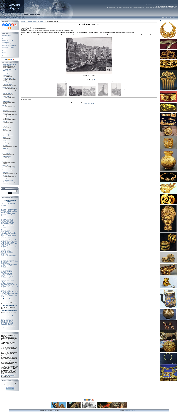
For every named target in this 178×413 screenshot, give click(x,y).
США (4, 161)
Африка (4, 110)
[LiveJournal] (12, 59)
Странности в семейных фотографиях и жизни (7, 324)
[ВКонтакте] (6, 59)
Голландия (5, 121)
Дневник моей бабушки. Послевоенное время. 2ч (7, 320)
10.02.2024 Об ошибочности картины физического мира (8, 204)
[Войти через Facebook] (9, 24)
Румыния (5, 150)
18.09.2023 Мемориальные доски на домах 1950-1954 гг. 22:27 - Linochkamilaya (9, 265)
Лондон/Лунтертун (7, 87)
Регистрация (33, 14)
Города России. (6, 96)
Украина (4, 165)
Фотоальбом (29, 21)
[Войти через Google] (16, 24)
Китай (4, 140)
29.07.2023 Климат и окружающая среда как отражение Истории (9, 210)
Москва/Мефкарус (7, 81)
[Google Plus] (14, 59)
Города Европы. (6, 93)
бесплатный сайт (129, 410)
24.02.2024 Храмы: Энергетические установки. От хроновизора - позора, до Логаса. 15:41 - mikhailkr (9, 229)
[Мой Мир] (10, 59)
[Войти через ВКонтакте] (6, 24)
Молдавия (5, 145)
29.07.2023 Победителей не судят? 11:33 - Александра (9, 287)
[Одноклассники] (8, 59)
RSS (174, 17)
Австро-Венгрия (6, 101)
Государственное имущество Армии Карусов (9, 65)
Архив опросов (11, 375)
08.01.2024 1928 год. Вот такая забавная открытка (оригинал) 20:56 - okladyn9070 (8, 236)
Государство (36, 21)
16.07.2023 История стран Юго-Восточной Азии (8, 217)
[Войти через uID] (3, 24)
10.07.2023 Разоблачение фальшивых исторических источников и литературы (7, 222)
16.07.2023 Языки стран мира (8, 213)
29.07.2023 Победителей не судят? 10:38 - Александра (9, 296)
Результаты (4, 375)
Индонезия (5, 134)
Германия (5, 118)
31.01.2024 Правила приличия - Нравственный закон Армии (8, 206)
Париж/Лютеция (6, 84)
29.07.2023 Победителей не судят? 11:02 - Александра (9, 294)
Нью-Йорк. (5, 89)
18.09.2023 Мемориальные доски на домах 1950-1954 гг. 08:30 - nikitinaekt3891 (9, 269)
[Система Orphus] (10, 387)
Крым (4, 142)
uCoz (135, 410)
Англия (4, 107)
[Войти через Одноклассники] (9, 28)
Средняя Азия (6, 156)
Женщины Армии (7, 72)
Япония (4, 178)
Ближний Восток (6, 115)
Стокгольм (5, 158)
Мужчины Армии (6, 73)
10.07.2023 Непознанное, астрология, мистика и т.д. (7, 220)
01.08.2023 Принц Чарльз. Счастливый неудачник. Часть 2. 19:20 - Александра (9, 284)
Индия (4, 126)
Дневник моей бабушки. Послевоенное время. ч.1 (7, 322)
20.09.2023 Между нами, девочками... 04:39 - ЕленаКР (7, 253)
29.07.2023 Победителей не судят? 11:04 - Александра (9, 292)
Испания (5, 132)
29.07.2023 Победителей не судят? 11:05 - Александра (9, 289)
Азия (4, 105)
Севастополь (6, 153)
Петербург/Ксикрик (7, 78)
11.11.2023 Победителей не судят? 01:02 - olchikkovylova (9, 239)
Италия (4, 129)
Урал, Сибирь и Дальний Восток (10, 167)
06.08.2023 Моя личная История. (9, 208)
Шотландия (5, 175)
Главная (26, 14)
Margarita (96, 79)
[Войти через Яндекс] (12, 24)
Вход (39, 14)
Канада (4, 137)
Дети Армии (5, 75)
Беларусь (5, 113)
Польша (4, 148)
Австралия (5, 98)
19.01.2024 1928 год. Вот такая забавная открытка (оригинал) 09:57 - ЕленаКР (8, 233)
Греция (4, 124)
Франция (5, 172)
